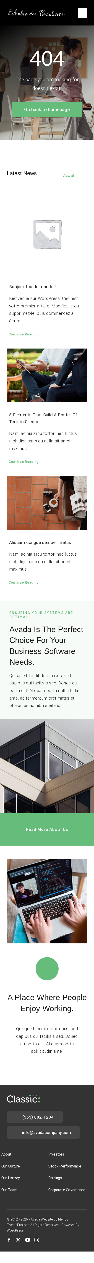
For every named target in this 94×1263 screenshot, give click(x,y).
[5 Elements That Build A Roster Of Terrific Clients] (47, 375)
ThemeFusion (17, 1225)
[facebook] (9, 1240)
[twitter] (18, 1240)
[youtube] (27, 1240)
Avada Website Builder (47, 1219)
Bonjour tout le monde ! (32, 286)
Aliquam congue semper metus (40, 542)
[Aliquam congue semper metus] (47, 503)
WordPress (15, 1230)
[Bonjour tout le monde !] (47, 233)
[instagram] (36, 1240)
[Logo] (36, 10)
